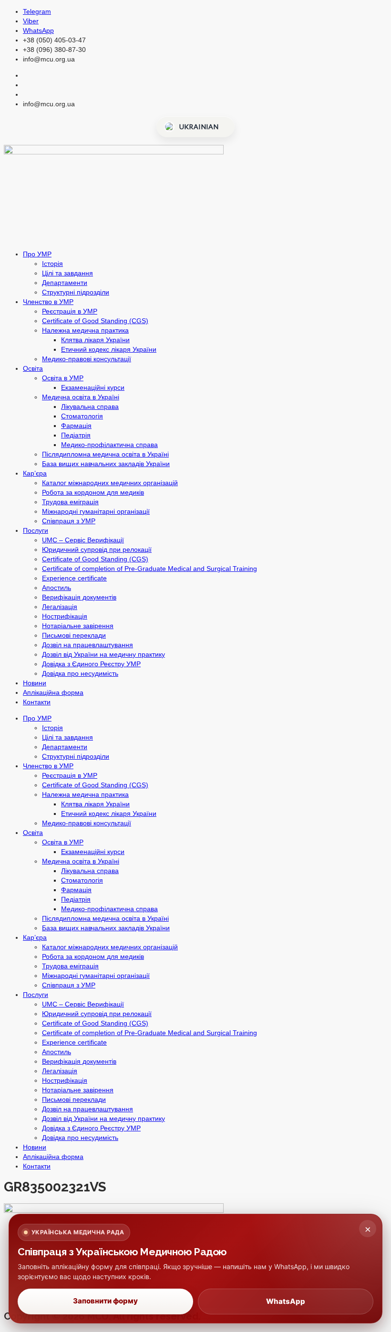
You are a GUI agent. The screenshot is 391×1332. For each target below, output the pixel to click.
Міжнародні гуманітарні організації (96, 511)
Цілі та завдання (67, 273)
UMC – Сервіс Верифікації (83, 540)
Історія (52, 263)
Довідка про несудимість (80, 673)
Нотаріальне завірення (77, 626)
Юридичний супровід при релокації (97, 549)
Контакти (37, 702)
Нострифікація (64, 616)
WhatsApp (285, 1301)
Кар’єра (35, 473)
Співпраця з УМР (68, 521)
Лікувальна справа (90, 406)
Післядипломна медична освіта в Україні (105, 454)
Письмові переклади (74, 635)
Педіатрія (76, 435)
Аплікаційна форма (53, 692)
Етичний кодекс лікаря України (108, 349)
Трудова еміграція (70, 502)
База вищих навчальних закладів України (106, 464)
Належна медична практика (85, 330)
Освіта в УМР (62, 378)
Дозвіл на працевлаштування (87, 645)
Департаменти (64, 282)
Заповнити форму (105, 1300)
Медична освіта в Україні (80, 397)
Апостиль (56, 587)
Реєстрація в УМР (69, 311)
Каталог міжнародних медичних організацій (110, 483)
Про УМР (37, 254)
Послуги (35, 530)
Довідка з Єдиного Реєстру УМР (91, 664)
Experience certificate (74, 578)
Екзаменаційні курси (92, 387)
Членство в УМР (48, 301)
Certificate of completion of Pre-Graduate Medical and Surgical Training (149, 568)
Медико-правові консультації (86, 359)
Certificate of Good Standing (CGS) (95, 321)
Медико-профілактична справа (109, 444)
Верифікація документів (79, 597)
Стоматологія (82, 416)
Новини (34, 683)
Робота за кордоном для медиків (93, 492)
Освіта (33, 368)
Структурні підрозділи (75, 292)
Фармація (76, 425)
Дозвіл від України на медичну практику (103, 654)
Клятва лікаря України (95, 340)
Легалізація (59, 606)
